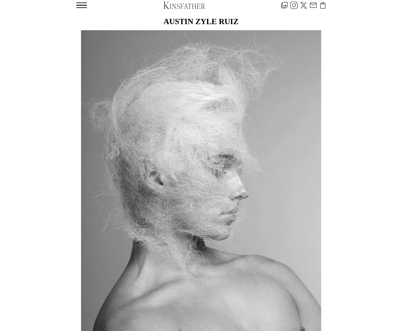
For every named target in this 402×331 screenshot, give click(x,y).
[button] (81, 5)
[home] (184, 5)
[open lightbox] (201, 180)
